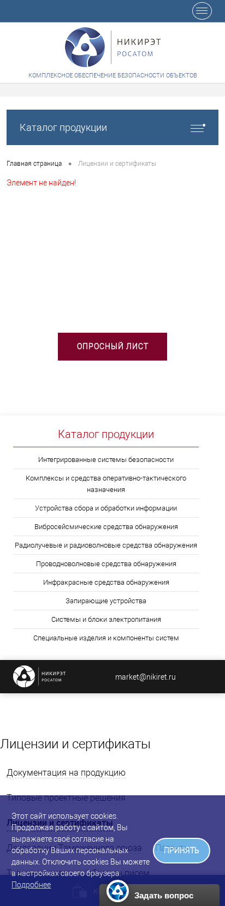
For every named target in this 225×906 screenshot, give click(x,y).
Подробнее (31, 884)
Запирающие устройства (106, 601)
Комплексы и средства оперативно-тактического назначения (106, 484)
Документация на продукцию (66, 772)
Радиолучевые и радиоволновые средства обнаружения (106, 545)
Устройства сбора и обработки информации (106, 508)
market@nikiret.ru (145, 677)
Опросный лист (113, 346)
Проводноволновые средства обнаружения (106, 564)
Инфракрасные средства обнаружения (106, 582)
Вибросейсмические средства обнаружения (106, 527)
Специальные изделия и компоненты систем (106, 638)
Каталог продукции (63, 127)
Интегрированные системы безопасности (106, 459)
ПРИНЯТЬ (181, 850)
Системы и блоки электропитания (106, 619)
